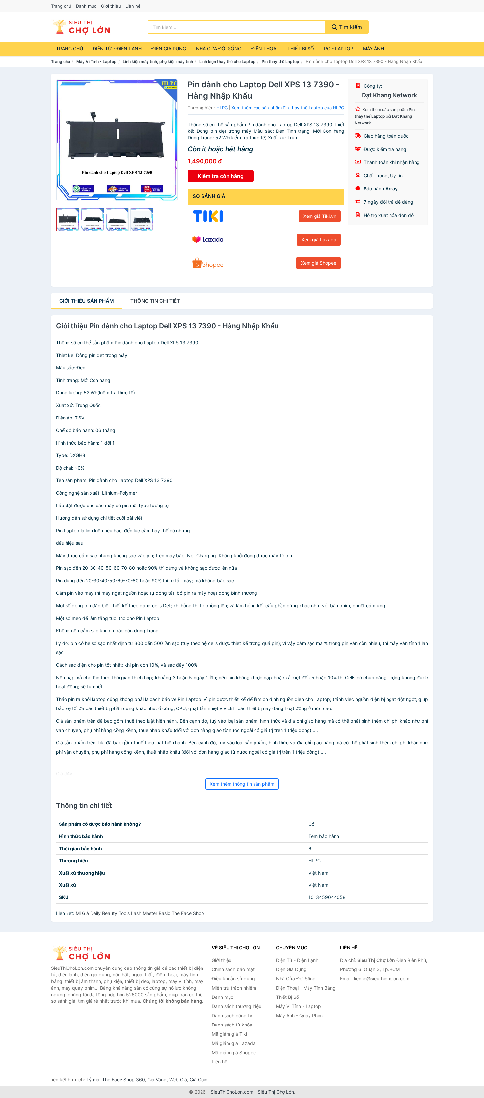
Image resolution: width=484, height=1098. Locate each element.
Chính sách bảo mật (233, 969)
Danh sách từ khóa (232, 1024)
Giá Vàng (157, 1079)
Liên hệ (133, 6)
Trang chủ (61, 6)
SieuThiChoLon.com (232, 1092)
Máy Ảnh (373, 48)
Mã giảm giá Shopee (234, 1052)
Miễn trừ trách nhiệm (234, 988)
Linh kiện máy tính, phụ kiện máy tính (158, 61)
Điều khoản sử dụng (233, 978)
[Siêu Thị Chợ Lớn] (84, 953)
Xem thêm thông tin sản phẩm (242, 784)
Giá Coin (198, 1079)
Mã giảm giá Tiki (229, 1034)
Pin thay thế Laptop (280, 61)
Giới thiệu (111, 6)
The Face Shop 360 (123, 1079)
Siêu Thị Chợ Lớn (276, 1092)
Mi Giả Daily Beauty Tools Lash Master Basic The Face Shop (140, 913)
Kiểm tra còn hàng (221, 176)
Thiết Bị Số (300, 48)
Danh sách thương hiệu (236, 1006)
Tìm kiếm (349, 27)
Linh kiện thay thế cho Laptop (227, 61)
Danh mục (86, 6)
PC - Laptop (338, 48)
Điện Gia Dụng (168, 48)
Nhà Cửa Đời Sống (218, 48)
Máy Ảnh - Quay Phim (299, 1015)
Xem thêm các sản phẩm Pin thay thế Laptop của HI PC (287, 107)
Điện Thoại (264, 48)
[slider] (67, 219)
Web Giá (178, 1079)
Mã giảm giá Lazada (233, 1043)
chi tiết (155, 301)
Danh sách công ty (232, 1015)
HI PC (222, 107)
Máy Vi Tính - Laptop (96, 61)
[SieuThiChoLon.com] (81, 27)
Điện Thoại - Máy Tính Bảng (306, 988)
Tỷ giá (92, 1079)
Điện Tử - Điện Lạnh (117, 48)
